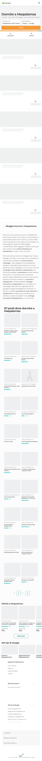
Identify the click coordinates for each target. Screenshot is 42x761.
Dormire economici (14, 687)
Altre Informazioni (13, 683)
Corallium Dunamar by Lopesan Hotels (28, 470)
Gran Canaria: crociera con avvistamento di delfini (27, 623)
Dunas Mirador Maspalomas (8, 525)
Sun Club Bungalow (27, 414)
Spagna (10, 668)
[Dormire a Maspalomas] (28, 593)
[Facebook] (18, 749)
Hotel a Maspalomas (6, 656)
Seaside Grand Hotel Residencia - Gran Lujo (28, 497)
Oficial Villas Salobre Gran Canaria (12, 470)
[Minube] (6, 3)
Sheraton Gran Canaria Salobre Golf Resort (11, 331)
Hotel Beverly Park (9, 414)
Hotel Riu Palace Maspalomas (9, 580)
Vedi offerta (35, 68)
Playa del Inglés (13, 671)
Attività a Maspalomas (12, 604)
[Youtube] (25, 749)
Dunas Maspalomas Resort (27, 331)
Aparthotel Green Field (28, 386)
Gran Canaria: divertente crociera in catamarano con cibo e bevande (8, 623)
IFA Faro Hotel (8, 441)
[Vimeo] (23, 749)
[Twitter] (20, 749)
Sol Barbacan (8, 358)
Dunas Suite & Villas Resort (27, 359)
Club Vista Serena (9, 497)
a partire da (4, 628)
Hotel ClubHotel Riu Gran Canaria (12, 386)
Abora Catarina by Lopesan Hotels (27, 553)
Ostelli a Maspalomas (14, 714)
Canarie (10, 673)
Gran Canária (12, 665)
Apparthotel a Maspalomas (24, 656)
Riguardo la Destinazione (16, 662)
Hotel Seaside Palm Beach (29, 441)
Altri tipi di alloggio (13, 705)
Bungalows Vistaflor (27, 580)
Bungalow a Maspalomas (16, 716)
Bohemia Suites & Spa (28, 524)
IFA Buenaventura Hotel (11, 552)
